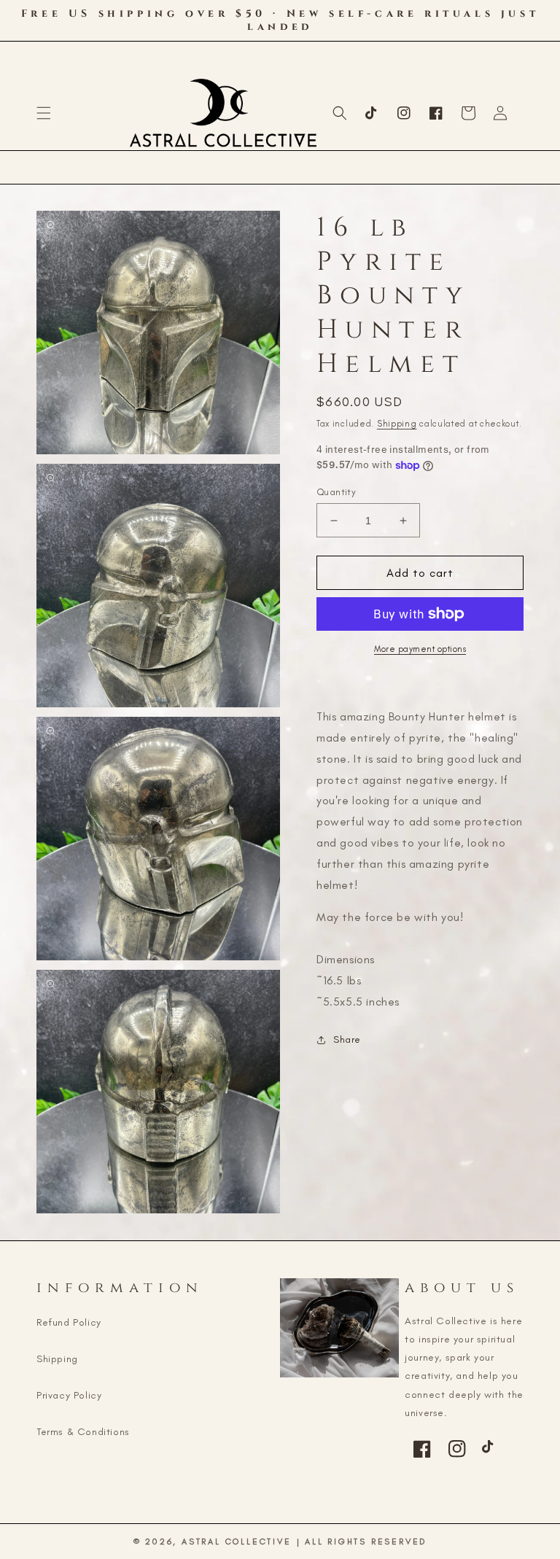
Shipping (397, 424)
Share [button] (347, 1039)
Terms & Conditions (83, 1432)
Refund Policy (68, 1322)
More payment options (420, 649)
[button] (44, 113)
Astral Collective (237, 1541)
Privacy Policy (68, 1395)
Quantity (336, 491)
